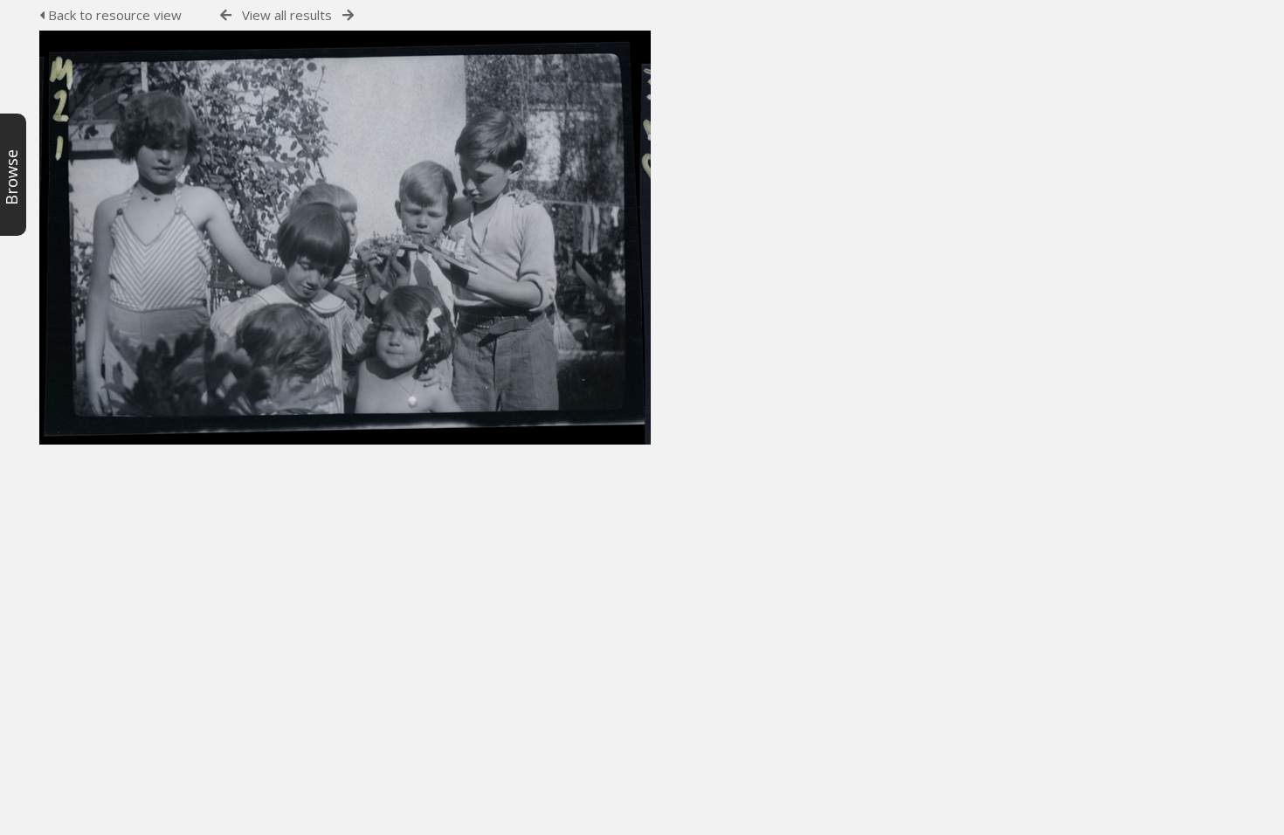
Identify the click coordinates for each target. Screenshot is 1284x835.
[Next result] (348, 15)
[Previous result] (225, 15)
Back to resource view (113, 15)
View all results (287, 15)
